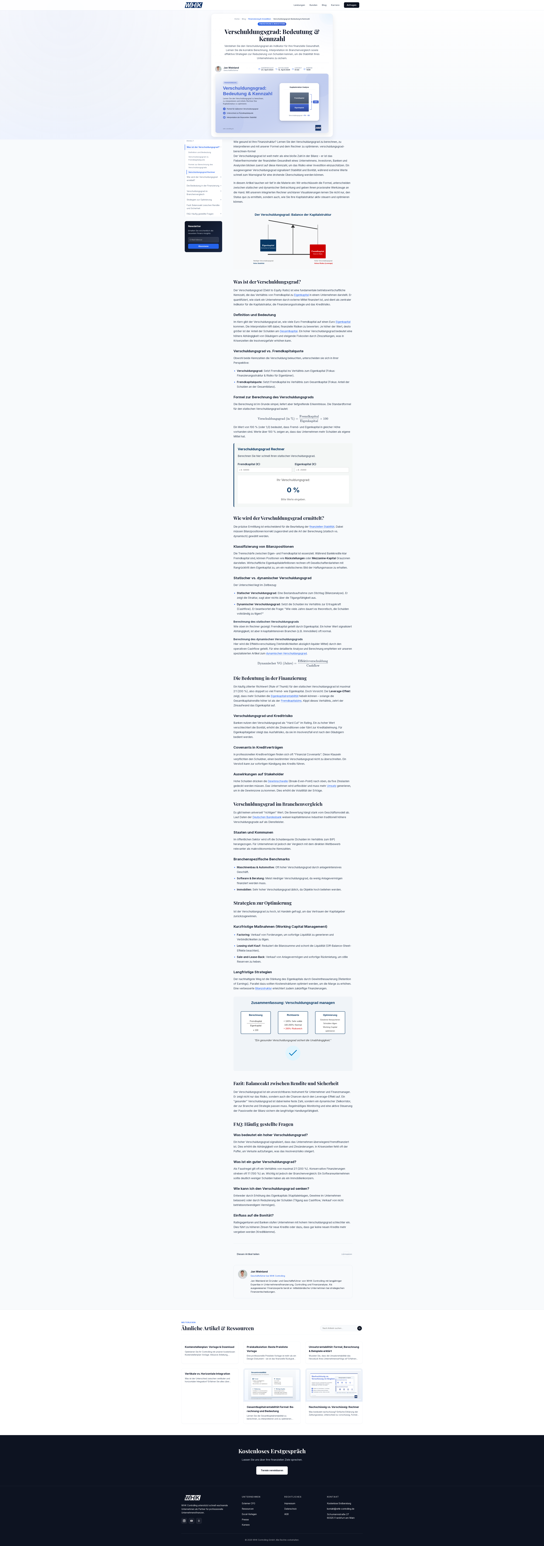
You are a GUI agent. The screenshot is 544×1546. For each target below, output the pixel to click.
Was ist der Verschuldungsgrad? (203, 147)
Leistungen (299, 5)
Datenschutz (290, 1508)
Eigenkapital (301, 295)
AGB (286, 1514)
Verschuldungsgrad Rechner (201, 172)
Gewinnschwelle (278, 781)
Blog (324, 5)
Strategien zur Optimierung (199, 199)
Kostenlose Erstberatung (339, 1503)
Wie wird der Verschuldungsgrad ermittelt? (202, 178)
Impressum (289, 1503)
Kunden (313, 5)
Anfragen (351, 5)
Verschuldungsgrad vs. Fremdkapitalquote (198, 158)
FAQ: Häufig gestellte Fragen (200, 214)
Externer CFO (248, 1503)
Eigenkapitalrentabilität (284, 696)
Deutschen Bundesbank (266, 817)
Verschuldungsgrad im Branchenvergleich (197, 192)
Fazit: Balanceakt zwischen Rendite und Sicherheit (203, 206)
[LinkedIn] (184, 1521)
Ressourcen (248, 1508)
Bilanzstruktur (263, 988)
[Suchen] (359, 1328)
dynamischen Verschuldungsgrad (286, 653)
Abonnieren (203, 246)
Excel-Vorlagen (249, 1514)
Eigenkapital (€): (306, 464)
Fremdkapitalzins (291, 700)
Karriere (335, 5)
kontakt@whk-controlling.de (340, 1508)
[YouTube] (191, 1521)
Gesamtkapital (289, 331)
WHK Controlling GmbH (264, 1540)
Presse (245, 1519)
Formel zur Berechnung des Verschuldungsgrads (200, 166)
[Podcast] (199, 1521)
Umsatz (331, 786)
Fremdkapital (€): (249, 464)
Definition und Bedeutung (199, 152)
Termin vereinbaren (272, 1470)
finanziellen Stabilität (321, 526)
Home (237, 19)
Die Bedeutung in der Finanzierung (203, 185)
